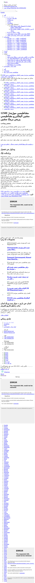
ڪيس (5, 52)
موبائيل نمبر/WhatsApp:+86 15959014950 (15, 8)
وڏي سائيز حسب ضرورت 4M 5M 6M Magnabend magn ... (18, 289)
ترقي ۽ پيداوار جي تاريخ (13, 32)
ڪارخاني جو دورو (12, 18)
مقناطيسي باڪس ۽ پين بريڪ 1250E (17, 44)
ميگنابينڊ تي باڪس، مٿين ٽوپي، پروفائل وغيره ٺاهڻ (20, 57)
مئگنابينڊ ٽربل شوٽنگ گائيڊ (14, 64)
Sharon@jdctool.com (9, 332)
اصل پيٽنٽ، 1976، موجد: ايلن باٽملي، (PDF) (18, 35)
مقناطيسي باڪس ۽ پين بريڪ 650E (16, 41)
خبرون (5, 51)
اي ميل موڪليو (5, 369)
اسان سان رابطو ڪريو (10, 66)
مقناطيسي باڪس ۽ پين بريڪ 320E (16, 38)
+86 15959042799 (9, 338)
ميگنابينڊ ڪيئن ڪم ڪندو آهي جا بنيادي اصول (19, 61)
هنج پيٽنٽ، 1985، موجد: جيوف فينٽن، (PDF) (18, 34)
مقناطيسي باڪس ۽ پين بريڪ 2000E (17, 46)
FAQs (8, 55)
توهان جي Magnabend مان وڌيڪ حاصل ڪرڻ (19, 58)
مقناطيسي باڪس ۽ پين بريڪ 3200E (17, 49)
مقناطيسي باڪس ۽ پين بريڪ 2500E (17, 47)
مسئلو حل (10, 23)
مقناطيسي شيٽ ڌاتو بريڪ (11, 72)
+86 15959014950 (9, 337)
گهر (5, 15)
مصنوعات (6, 37)
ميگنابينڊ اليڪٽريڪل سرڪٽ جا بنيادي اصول (19, 60)
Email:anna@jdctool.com (10, 6)
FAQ (5, 325)
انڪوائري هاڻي (4, 315)
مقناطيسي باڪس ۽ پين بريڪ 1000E (17, 43)
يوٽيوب (9, 21)
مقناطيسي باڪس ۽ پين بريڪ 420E (16, 40)
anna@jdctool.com (9, 331)
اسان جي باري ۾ (9, 16)
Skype (2, 374)
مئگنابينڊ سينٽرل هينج (13, 63)
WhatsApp (7, 372)
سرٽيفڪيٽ (10, 20)
